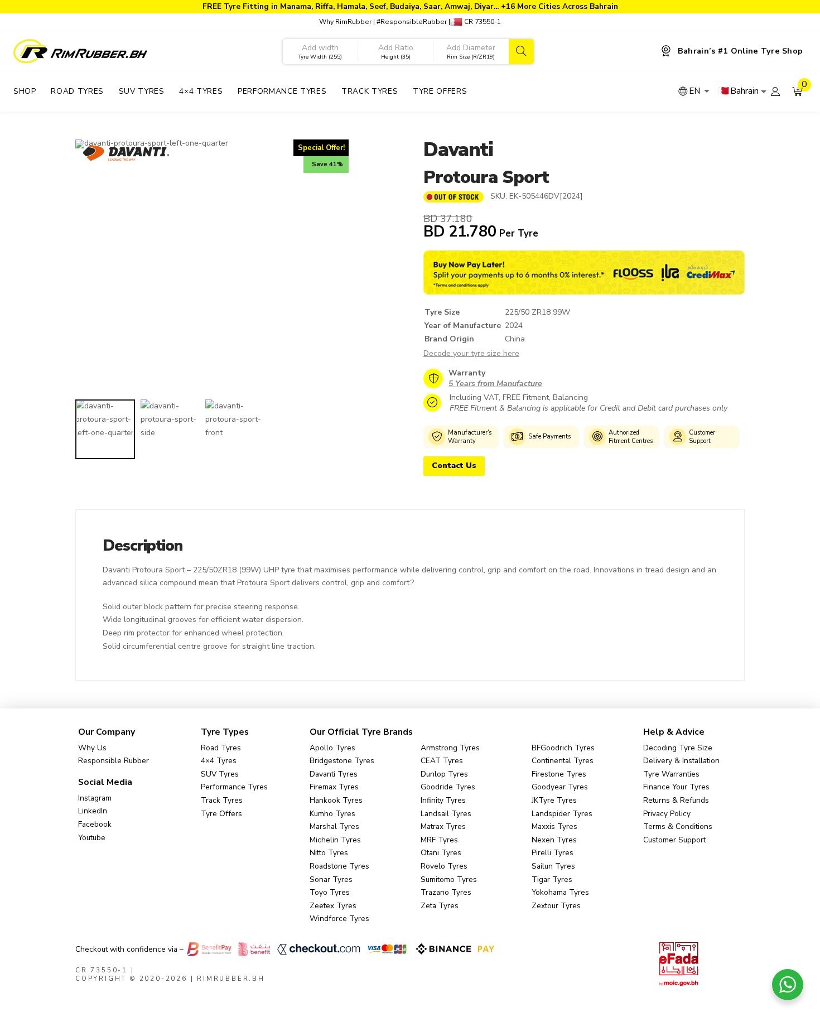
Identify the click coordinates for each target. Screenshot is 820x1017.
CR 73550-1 (481, 21)
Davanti (458, 150)
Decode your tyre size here (471, 353)
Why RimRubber (345, 21)
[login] (775, 91)
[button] (797, 91)
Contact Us (454, 465)
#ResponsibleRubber (412, 21)
